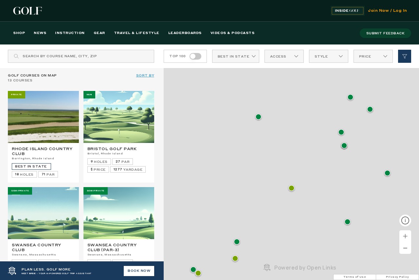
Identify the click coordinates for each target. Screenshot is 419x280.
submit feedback (385, 33)
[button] (291, 188)
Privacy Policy (397, 277)
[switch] (195, 56)
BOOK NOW (139, 270)
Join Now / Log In (387, 11)
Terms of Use (354, 277)
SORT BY (145, 75)
